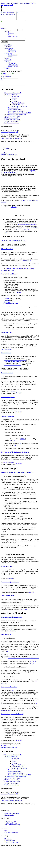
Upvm (2, 28)
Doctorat (14, 101)
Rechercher (4, 41)
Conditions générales (10, 823)
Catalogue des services (11, 832)
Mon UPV (7, 31)
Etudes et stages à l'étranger (12, 116)
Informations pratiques (14, 109)
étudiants (12, 440)
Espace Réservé (12, 36)
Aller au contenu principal (8, 3)
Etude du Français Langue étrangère (15, 114)
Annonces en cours (10, 821)
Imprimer (4, 154)
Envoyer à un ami (12, 154)
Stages (10, 56)
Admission (7, 46)
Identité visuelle (9, 815)
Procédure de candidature (9, 274)
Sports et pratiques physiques (10, 582)
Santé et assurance (6, 634)
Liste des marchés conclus (12, 824)
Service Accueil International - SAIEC (19, 113)
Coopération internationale (12, 119)
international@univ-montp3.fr (9, 132)
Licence (14, 98)
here (7, 631)
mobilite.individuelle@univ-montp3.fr (12, 138)
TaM (20, 443)
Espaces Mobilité (6, 710)
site (6, 233)
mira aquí (13, 631)
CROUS (22, 439)
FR (31, 661)
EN (15, 207)
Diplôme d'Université (18, 103)
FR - (12, 207)
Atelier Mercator (13, 65)
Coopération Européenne (11, 121)
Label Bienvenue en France (16, 111)
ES (35, 661)
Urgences (11, 33)
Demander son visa (7, 373)
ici (36, 703)
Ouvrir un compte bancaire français (12, 714)
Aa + (2, 153)
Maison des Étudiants (7, 595)
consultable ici (27, 260)
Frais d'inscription (6, 332)
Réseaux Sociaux (13, 66)
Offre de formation (7, 249)
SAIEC (13, 391)
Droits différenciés (17, 104)
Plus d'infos (23, 609)
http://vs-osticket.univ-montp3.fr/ (27, 224)
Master (14, 99)
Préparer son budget (7, 416)
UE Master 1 (12, 50)
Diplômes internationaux (11, 123)
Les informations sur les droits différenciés (13, 240)
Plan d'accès (8, 839)
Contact (6, 68)
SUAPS (31, 592)
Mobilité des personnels (11, 118)
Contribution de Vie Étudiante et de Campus (15, 452)
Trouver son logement (8, 397)
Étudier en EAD (13, 108)
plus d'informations (32, 228)
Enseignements (8, 48)
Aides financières (6, 353)
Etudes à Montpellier (10, 94)
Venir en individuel (13, 96)
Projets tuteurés (12, 55)
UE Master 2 (12, 51)
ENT (9, 34)
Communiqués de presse (11, 813)
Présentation (8, 45)
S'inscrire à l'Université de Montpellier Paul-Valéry (17, 472)
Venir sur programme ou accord (17, 106)
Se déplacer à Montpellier (9, 687)
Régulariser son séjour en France (11, 617)
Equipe (6, 58)
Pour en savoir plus (8, 462)
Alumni (6, 61)
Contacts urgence (9, 840)
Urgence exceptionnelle (11, 842)
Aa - (5, 153)
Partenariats (7, 60)
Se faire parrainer (6, 566)
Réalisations (8, 53)
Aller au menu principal (23, 3)
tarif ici (16, 445)
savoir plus (10, 578)
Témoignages (12, 63)
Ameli (6, 651)
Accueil (6, 148)
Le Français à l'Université (21, 229)
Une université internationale (12, 93)
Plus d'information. (6, 349)
